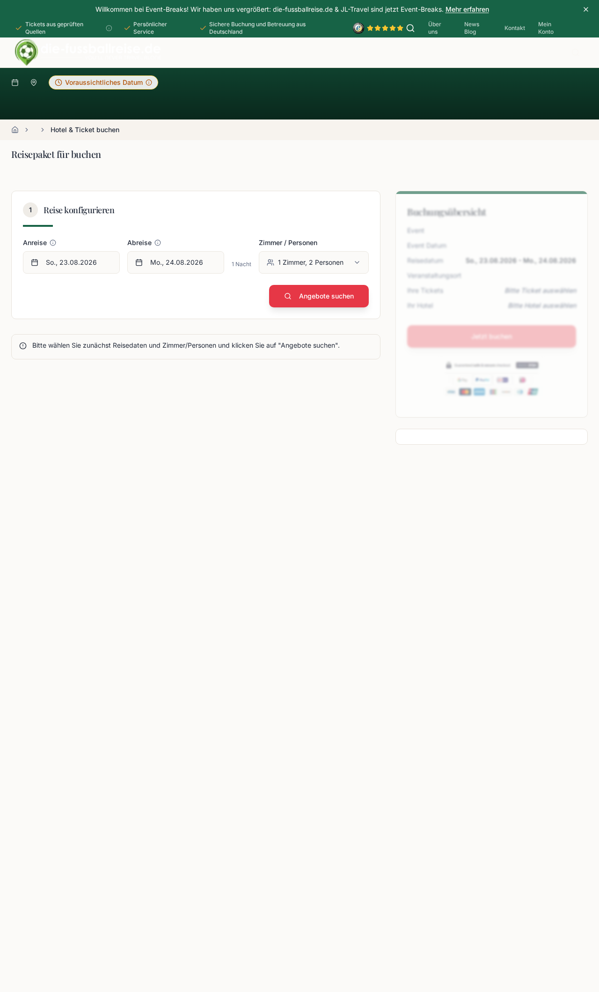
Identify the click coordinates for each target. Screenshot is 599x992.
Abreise (139, 242)
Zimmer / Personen (288, 242)
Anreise (35, 242)
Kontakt (514, 27)
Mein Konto (546, 28)
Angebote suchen (326, 296)
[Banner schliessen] (586, 9)
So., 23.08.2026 (71, 262)
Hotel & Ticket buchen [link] (85, 130)
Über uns (434, 28)
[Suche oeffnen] (410, 28)
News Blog (471, 28)
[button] (103, 82)
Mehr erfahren (467, 9)
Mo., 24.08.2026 (176, 262)
